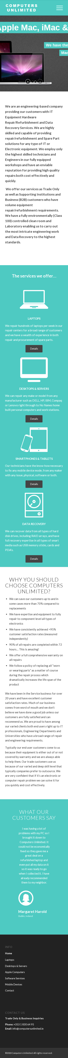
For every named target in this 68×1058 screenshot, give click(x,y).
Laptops (9, 959)
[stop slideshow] (40, 81)
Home (8, 953)
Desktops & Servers (16, 966)
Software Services (15, 978)
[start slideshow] (27, 81)
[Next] (54, 832)
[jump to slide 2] (35, 82)
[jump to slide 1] (32, 82)
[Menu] (58, 7)
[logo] (28, 7)
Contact (9, 990)
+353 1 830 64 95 (24, 1024)
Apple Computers (15, 972)
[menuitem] (58, 7)
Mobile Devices (13, 984)
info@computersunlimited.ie (27, 1028)
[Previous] (13, 832)
